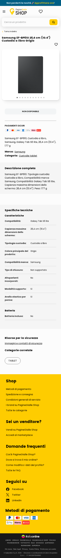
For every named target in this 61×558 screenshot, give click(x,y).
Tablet (12, 360)
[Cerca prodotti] (53, 22)
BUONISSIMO (26, 545)
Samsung (20, 151)
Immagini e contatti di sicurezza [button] (23, 343)
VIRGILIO (15, 540)
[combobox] (30, 22)
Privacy (25, 549)
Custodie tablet (28, 155)
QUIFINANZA (49, 543)
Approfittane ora (44, 2)
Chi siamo (8, 549)
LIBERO (8, 540)
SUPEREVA (36, 545)
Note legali (17, 549)
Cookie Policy (34, 549)
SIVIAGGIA (40, 543)
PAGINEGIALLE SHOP (40, 540)
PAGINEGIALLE (25, 540)
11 (44, 98)
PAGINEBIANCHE (13, 543)
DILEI (33, 543)
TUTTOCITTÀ (25, 543)
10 (41, 98)
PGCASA (52, 540)
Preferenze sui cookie (48, 549)
